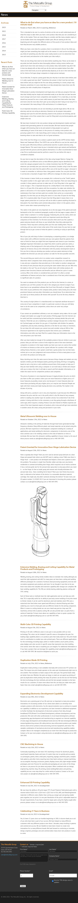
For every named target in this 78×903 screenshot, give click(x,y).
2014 (4, 51)
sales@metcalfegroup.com (9, 855)
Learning (45, 28)
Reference (52, 28)
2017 (4, 39)
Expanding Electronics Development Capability (41, 693)
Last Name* (52, 849)
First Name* (24, 849)
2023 (4, 27)
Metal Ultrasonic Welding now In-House (8, 81)
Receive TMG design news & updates (63, 881)
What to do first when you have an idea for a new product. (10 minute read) (8, 71)
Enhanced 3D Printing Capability (35, 782)
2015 (4, 47)
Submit (23, 886)
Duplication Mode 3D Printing (33, 660)
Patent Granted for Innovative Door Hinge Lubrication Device (8, 90)
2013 (4, 55)
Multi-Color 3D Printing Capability (8, 112)
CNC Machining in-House (31, 744)
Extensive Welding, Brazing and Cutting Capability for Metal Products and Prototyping (8, 102)
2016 (4, 43)
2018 (4, 35)
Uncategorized (44, 786)
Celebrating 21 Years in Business (34, 811)
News (45, 419)
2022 (4, 31)
